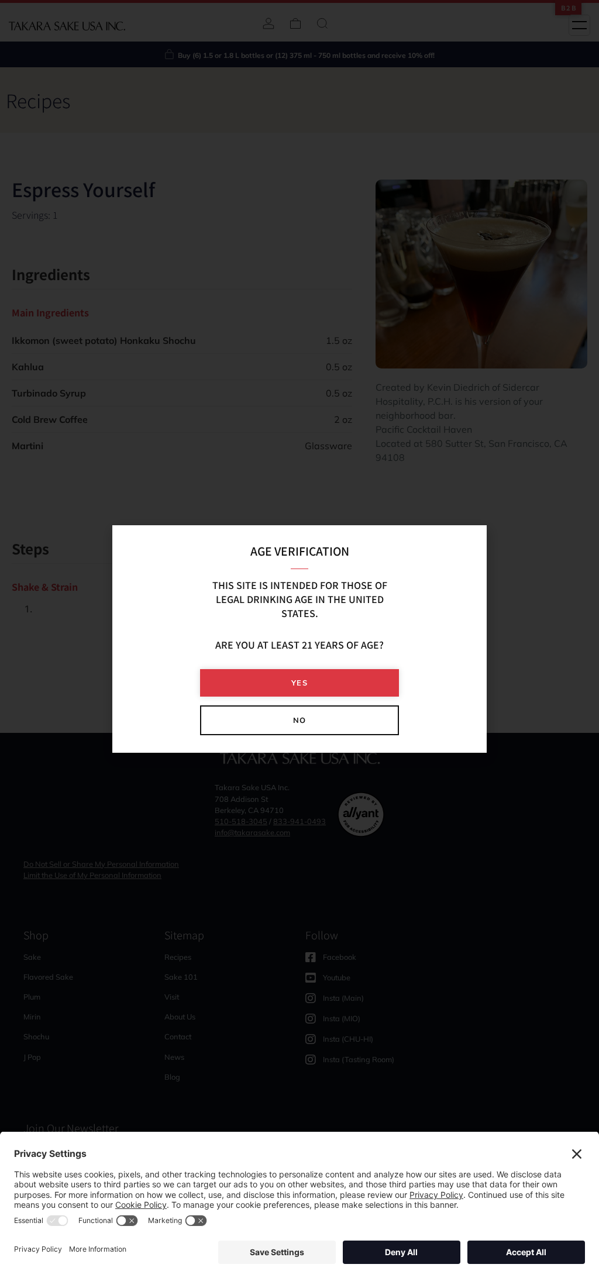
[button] (299, 683)
